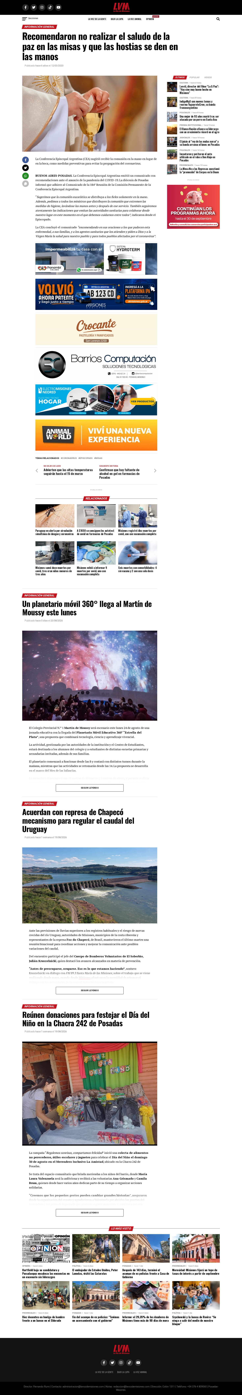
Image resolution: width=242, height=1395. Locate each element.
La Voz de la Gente (97, 19)
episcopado (86, 458)
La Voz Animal (134, 19)
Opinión (151, 18)
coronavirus (69, 458)
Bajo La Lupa (117, 19)
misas (98, 458)
